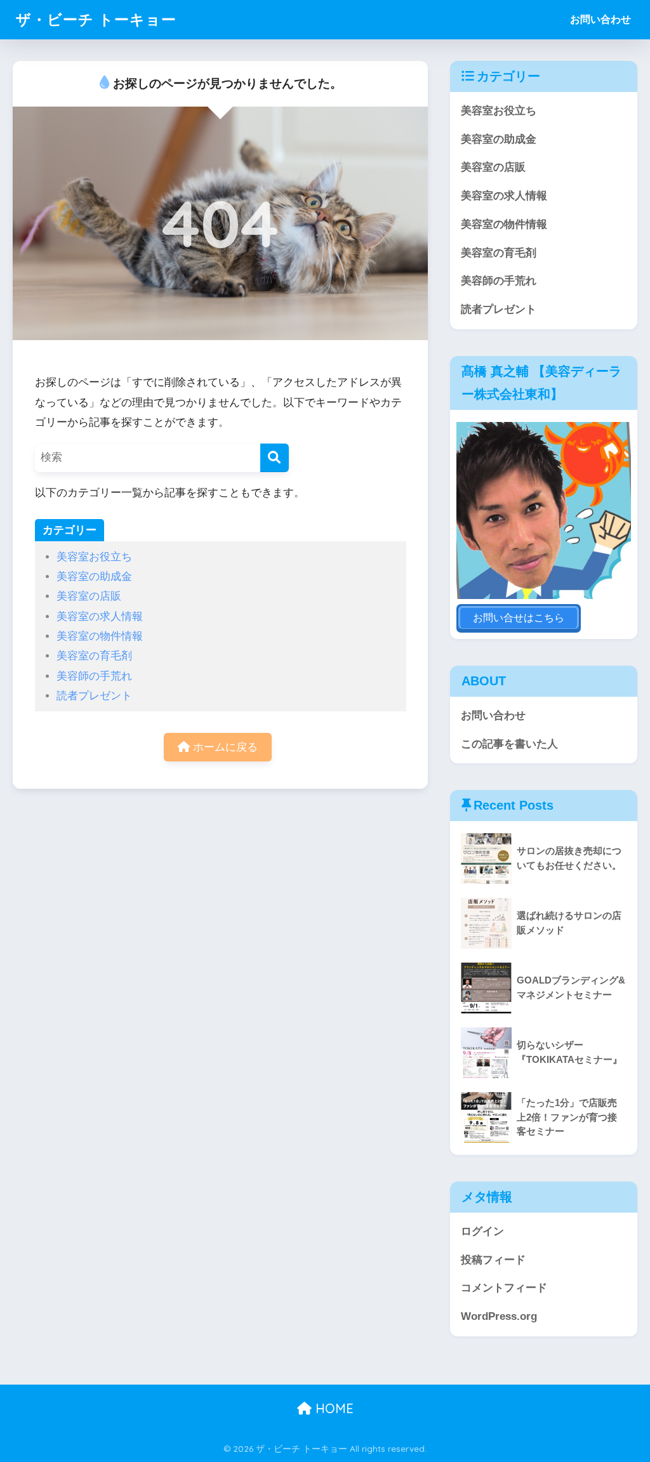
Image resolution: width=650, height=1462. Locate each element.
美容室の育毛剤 (94, 656)
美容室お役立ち (94, 557)
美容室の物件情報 (99, 636)
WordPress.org (499, 1316)
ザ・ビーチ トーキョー (96, 19)
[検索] (274, 458)
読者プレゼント (94, 696)
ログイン (482, 1231)
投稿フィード (493, 1260)
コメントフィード (504, 1288)
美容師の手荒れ (94, 676)
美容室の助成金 (94, 576)
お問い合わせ (600, 19)
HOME (333, 1408)
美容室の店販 (88, 596)
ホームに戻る (224, 747)
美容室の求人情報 (99, 616)
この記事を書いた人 (509, 744)
